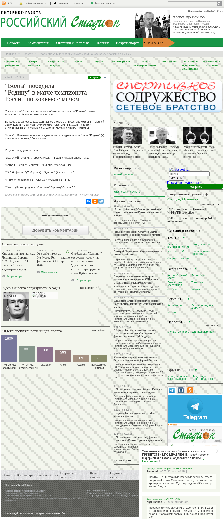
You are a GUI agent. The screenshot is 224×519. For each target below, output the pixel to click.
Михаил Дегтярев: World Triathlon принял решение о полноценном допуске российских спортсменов (128, 151)
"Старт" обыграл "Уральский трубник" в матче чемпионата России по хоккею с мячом (138, 212)
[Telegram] (101, 201)
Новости (13, 42)
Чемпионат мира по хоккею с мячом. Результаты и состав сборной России (136, 358)
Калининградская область (202, 306)
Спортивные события (68, 475)
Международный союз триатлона (177, 377)
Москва (171, 312)
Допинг (103, 42)
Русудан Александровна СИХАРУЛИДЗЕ (169, 468)
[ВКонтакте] (88, 201)
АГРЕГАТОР (153, 42)
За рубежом (174, 305)
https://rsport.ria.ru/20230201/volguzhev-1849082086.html (64, 194)
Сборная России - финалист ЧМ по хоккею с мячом (134, 414)
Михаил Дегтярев (178, 331)
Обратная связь (116, 475)
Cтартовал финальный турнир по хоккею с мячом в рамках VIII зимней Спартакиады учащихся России (136, 279)
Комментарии (38, 42)
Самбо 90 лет (168, 61)
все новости (120, 460)
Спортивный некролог (56, 63)
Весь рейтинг (87, 287)
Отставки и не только (73, 42)
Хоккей (77, 61)
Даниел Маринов (203, 331)
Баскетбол (198, 275)
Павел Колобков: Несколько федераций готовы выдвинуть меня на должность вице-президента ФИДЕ (164, 151)
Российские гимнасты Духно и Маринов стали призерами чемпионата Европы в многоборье (199, 151)
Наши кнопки (95, 475)
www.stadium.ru (78, 498)
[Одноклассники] (95, 201)
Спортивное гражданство (12, 63)
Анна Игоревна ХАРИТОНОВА (163, 499)
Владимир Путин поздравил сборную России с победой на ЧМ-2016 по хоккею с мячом (138, 304)
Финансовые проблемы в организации (190, 65)
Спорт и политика (34, 63)
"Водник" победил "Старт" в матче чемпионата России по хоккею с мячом (137, 233)
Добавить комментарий (55, 230)
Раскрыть (195, 187)
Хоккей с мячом (123, 174)
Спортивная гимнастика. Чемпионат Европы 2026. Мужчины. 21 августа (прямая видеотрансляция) (18, 261)
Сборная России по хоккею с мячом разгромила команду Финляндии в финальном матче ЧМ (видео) (135, 333)
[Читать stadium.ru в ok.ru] (195, 438)
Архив (53, 475)
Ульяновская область (127, 191)
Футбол (99, 61)
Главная (11, 53)
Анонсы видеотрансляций (144, 63)
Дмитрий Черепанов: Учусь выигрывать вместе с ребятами (138, 253)
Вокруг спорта (127, 42)
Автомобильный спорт (177, 276)
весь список (208, 204)
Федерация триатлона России (203, 377)
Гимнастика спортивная (174, 283)
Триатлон (197, 282)
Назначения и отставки (211, 63)
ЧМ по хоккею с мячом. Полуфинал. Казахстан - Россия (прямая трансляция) (138, 438)
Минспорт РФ (121, 61)
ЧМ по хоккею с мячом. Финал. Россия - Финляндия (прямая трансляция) (138, 390)
